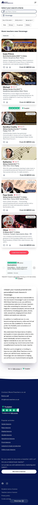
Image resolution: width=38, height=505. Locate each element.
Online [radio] (28, 25)
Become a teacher (19, 472)
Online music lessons (8, 450)
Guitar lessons (6, 424)
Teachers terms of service (9, 492)
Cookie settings (6, 499)
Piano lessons (6, 428)
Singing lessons (6, 431)
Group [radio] (11, 25)
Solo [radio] (4, 25)
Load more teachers (19, 253)
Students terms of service (9, 489)
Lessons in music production (11, 446)
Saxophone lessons (8, 439)
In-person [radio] (20, 25)
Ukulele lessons (6, 435)
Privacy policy (5, 495)
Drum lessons (6, 442)
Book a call (5, 396)
